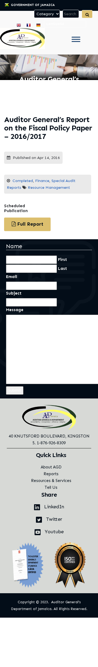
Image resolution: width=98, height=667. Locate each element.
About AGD (51, 467)
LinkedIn (53, 507)
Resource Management (49, 187)
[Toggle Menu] (76, 39)
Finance (42, 180)
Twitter (53, 519)
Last (62, 268)
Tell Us (51, 487)
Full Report (29, 224)
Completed (23, 180)
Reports (51, 473)
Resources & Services (51, 480)
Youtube (53, 532)
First (62, 259)
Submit (14, 390)
